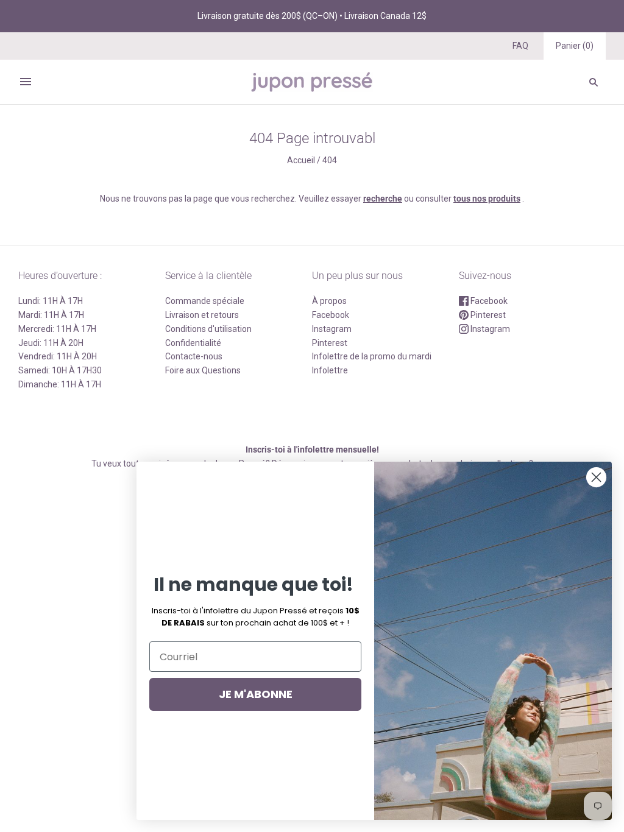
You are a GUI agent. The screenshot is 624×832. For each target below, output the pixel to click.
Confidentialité (193, 343)
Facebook (330, 315)
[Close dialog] (596, 477)
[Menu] (25, 81)
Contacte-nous (193, 356)
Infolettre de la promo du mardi (371, 356)
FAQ (520, 46)
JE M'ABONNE (255, 694)
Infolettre (330, 370)
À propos (329, 301)
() (575, 46)
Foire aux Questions (203, 370)
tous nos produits (486, 198)
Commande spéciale (204, 301)
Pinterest (329, 343)
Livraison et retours (202, 315)
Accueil (301, 160)
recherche (382, 198)
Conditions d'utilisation (208, 329)
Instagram (332, 329)
